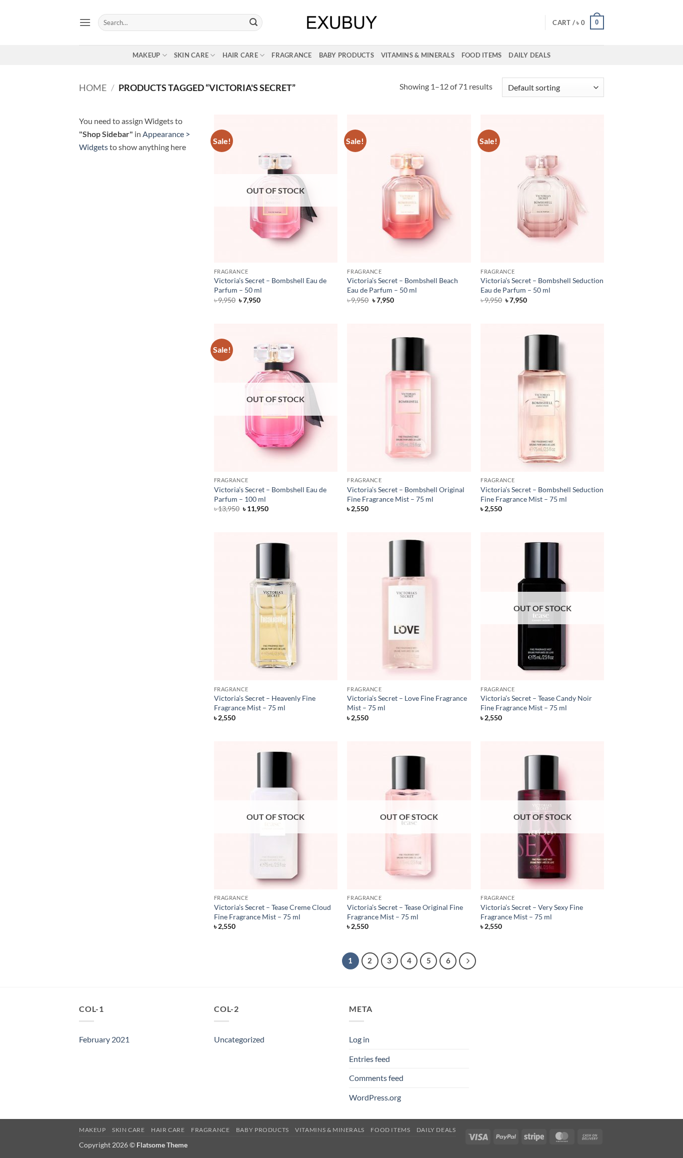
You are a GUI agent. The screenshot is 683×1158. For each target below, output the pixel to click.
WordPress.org (375, 1097)
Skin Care (191, 55)
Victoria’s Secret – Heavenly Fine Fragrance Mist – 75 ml (265, 703)
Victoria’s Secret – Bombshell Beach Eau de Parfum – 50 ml (402, 285)
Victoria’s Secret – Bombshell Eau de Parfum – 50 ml (270, 285)
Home (92, 87)
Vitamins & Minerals (417, 55)
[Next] (467, 960)
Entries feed (369, 1058)
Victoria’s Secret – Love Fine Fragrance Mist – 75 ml (407, 703)
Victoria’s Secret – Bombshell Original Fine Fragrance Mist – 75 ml (405, 494)
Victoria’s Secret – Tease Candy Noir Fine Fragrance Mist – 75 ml (536, 703)
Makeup (146, 55)
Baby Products (346, 55)
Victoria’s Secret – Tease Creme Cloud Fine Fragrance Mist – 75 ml (272, 912)
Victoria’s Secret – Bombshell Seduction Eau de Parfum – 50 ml (542, 285)
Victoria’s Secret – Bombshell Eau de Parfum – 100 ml (270, 494)
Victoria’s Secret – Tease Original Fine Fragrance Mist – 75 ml (405, 912)
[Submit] (253, 22)
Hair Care (240, 55)
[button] (85, 22)
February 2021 (104, 1039)
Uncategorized (239, 1039)
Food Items (482, 55)
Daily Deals (529, 55)
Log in (359, 1039)
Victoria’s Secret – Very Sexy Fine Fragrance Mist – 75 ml (531, 912)
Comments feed (376, 1077)
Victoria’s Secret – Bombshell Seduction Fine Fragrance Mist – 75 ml (542, 494)
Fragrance (292, 55)
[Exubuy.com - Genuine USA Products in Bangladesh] (342, 23)
